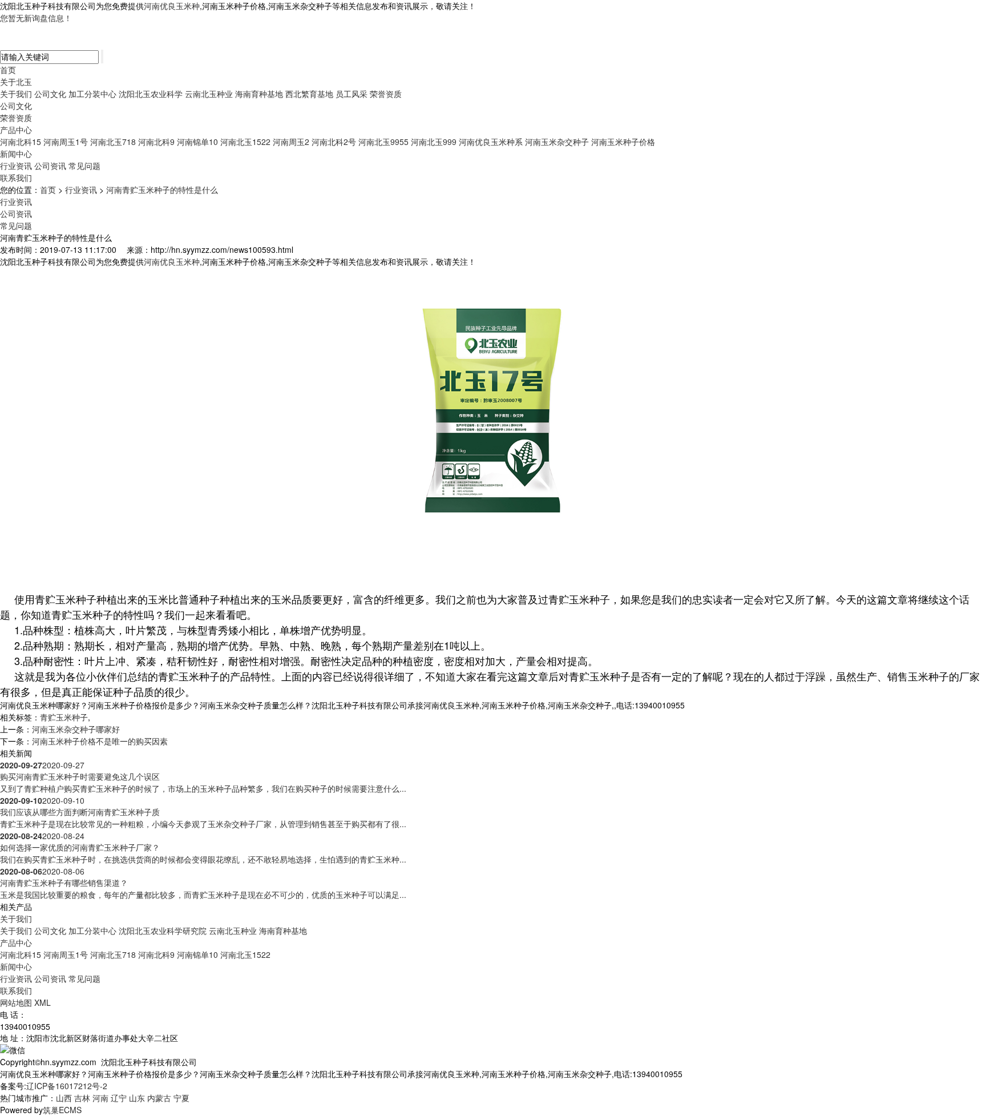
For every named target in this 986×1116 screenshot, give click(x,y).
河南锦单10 (197, 141)
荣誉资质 (386, 93)
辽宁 (119, 1097)
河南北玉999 (433, 141)
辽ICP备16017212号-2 (66, 1085)
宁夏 (181, 1097)
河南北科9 (156, 141)
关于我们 (16, 93)
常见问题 (84, 165)
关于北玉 (16, 81)
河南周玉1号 (65, 141)
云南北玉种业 (209, 93)
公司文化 (50, 93)
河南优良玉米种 (172, 5)
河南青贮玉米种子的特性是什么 (162, 189)
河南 (100, 1097)
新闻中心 (16, 153)
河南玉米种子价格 (623, 141)
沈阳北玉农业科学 (151, 93)
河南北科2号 (334, 141)
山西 (64, 1097)
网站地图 (16, 1002)
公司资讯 (50, 165)
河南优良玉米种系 (491, 141)
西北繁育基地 (309, 93)
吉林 (82, 1097)
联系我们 (16, 177)
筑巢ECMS (62, 1109)
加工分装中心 (92, 93)
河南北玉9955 (383, 141)
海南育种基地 (259, 93)
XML (42, 1002)
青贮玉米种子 (64, 717)
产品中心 (16, 129)
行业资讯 (16, 165)
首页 (8, 69)
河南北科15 (20, 141)
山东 (137, 1097)
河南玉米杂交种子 (557, 141)
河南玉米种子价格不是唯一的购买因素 (100, 741)
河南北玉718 (113, 141)
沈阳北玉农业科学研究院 (163, 930)
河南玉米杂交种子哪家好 (76, 729)
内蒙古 (159, 1097)
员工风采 (351, 93)
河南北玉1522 (245, 141)
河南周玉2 (291, 141)
